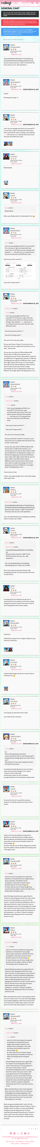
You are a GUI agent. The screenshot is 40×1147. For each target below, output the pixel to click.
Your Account (10, 1141)
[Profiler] (15, 826)
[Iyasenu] (6, 649)
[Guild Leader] (11, 158)
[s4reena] (6, 701)
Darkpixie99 (9, 502)
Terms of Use (15, 1143)
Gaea (6, 208)
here (5, 134)
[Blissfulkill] (6, 623)
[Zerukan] (6, 662)
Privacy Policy (29, 1141)
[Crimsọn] (6, 143)
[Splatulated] (6, 82)
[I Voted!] (13, 49)
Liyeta (7, 748)
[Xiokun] (10, 143)
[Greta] (6, 117)
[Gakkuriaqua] (6, 736)
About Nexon (25, 1143)
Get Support (20, 1141)
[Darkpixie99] (6, 47)
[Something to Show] (11, 49)
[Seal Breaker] (15, 703)
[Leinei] (6, 789)
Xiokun (7, 542)
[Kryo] (6, 588)
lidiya (6, 873)
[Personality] (13, 703)
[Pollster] (15, 49)
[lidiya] (6, 824)
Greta (7, 243)
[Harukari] (6, 688)
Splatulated (9, 308)
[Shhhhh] (13, 84)
